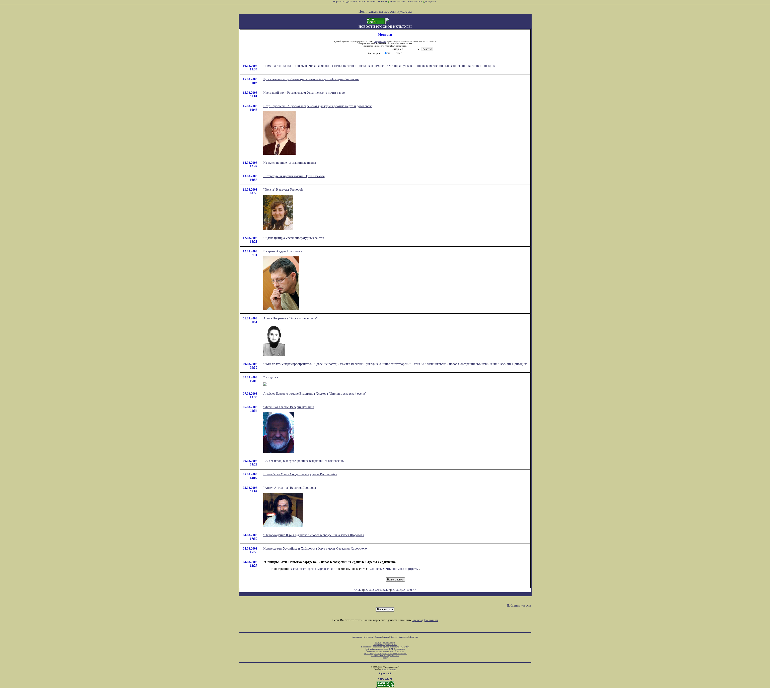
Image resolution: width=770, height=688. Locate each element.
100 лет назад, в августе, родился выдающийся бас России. (303, 460)
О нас (362, 1)
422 (366, 589)
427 (393, 589)
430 (409, 589)
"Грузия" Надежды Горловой (283, 189)
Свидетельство (380, 41)
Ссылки (393, 637)
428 (398, 589)
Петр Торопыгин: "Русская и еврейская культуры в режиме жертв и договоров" (317, 106)
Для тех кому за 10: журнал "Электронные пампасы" (385, 653)
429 (404, 589)
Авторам (378, 637)
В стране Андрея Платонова (282, 251)
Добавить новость (519, 605)
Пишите (371, 1)
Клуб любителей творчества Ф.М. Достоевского (385, 649)
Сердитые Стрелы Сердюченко (312, 568)
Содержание (350, 1)
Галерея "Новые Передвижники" (385, 655)
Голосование (415, 1)
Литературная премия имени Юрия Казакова (294, 176)
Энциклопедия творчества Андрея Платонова (385, 651)
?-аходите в (271, 377)
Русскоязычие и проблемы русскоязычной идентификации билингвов (311, 79)
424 (377, 589)
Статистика (403, 637)
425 (382, 589)
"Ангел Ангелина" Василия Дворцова (289, 487)
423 (371, 589)
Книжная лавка (397, 1)
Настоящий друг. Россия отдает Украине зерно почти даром (304, 92)
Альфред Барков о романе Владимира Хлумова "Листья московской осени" (315, 393)
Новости (383, 1)
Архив (386, 637)
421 (360, 589)
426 (387, 589)
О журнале (368, 637)
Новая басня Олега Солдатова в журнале (291, 474)
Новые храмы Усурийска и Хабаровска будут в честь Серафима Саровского (315, 548)
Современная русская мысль (385, 644)
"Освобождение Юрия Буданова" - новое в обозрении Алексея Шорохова (313, 535)
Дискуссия (430, 1)
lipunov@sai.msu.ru (425, 620)
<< (356, 589)
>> (414, 589)
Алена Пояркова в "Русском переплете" (290, 318)
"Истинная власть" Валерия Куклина (288, 407)
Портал (337, 1)
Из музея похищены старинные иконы (289, 162)
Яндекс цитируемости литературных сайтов (293, 238)
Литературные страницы (385, 642)
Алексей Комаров (389, 669)
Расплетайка (328, 474)
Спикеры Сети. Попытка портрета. (394, 568)
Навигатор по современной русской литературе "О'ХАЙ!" (385, 647)
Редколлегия (357, 637)
